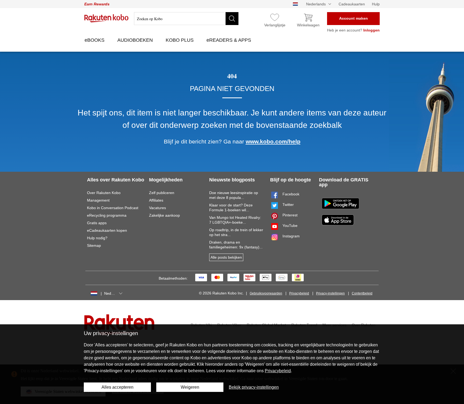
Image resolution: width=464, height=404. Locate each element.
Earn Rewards (97, 4)
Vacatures (157, 208)
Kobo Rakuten (106, 18)
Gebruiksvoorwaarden (266, 293)
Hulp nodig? (97, 238)
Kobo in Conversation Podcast (112, 208)
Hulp (376, 4)
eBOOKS (95, 40)
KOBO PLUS (180, 40)
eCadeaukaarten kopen (107, 230)
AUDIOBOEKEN (135, 40)
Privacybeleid (299, 293)
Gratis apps (97, 223)
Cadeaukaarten (352, 4)
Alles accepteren (117, 387)
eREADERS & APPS (229, 40)
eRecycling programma (106, 215)
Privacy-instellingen (330, 293)
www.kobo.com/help (273, 141)
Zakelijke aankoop (164, 215)
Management (98, 200)
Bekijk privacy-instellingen (254, 387)
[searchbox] (186, 18)
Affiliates (156, 200)
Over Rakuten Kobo (104, 193)
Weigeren (190, 387)
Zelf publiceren (161, 193)
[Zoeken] (232, 18)
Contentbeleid (362, 293)
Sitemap (94, 245)
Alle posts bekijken (226, 257)
